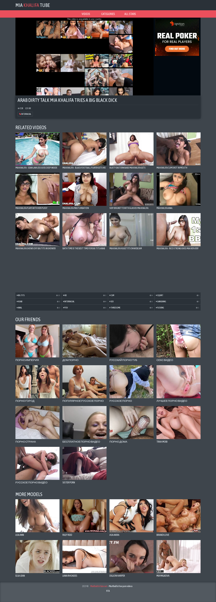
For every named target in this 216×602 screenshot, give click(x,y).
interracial (26, 114)
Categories (108, 14)
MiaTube (32, 5)
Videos (86, 14)
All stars (130, 14)
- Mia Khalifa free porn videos (111, 586)
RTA (108, 591)
